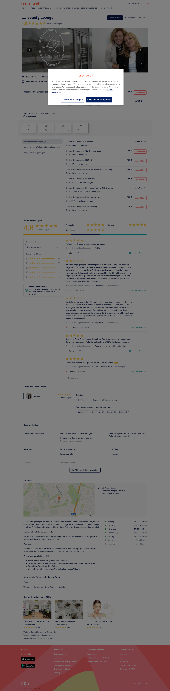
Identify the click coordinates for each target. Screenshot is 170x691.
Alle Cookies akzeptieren (99, 100)
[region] (86, 87)
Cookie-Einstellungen (72, 100)
